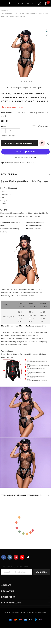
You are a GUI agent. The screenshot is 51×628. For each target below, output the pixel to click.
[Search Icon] (10, 3)
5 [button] (29, 81)
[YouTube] (22, 557)
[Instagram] (9, 557)
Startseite (4, 10)
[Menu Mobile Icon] (2, 3)
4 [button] (26, 81)
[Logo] (25, 3)
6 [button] (31, 81)
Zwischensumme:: (8, 136)
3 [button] (24, 81)
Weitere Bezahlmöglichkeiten (25, 157)
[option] (25, 53)
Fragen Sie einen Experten (33, 88)
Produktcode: (6, 113)
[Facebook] (3, 557)
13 (6, 163)
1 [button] (19, 81)
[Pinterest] (16, 557)
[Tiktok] (28, 557)
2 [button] (21, 81)
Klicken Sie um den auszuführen (23, 326)
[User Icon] (39, 3)
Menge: (4, 126)
